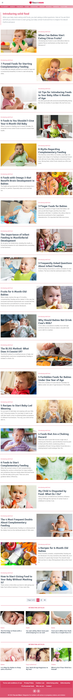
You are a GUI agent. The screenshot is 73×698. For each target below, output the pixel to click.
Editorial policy (65, 683)
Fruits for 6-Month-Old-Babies (14, 293)
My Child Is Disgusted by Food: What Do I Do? (52, 492)
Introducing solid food (44, 31)
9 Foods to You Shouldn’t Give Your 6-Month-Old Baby (17, 122)
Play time (64, 7)
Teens (27, 7)
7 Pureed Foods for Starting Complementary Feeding (16, 65)
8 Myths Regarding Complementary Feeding (52, 151)
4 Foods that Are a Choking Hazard (53, 435)
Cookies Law (40, 683)
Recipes (48, 7)
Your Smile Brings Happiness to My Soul (37, 668)
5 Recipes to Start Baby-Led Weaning (16, 407)
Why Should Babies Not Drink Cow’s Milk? (55, 321)
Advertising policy (52, 683)
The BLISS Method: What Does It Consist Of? (15, 350)
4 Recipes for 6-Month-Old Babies (53, 549)
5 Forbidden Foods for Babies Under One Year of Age (54, 378)
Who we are (40, 686)
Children (20, 7)
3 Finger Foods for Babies (52, 206)
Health (42, 7)
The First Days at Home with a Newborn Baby (11, 632)
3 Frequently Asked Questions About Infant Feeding (55, 265)
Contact (48, 686)
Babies (12, 7)
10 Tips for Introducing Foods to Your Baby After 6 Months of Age (55, 95)
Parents (56, 7)
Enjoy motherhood (31, 664)
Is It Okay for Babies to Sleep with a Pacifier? (11, 668)
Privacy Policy (29, 683)
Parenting (34, 7)
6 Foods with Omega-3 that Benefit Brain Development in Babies (17, 180)
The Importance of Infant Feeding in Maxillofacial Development (15, 237)
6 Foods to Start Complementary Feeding (14, 464)
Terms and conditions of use (12, 683)
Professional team (28, 686)
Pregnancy (4, 7)
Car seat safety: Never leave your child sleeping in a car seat (37, 632)
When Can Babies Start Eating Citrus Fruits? (51, 37)
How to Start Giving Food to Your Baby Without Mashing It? (16, 579)
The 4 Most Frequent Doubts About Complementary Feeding (17, 522)
